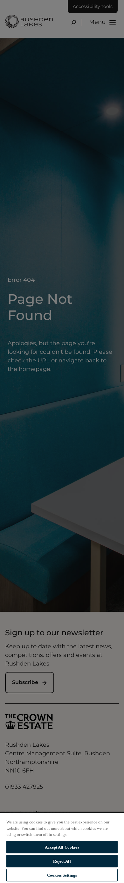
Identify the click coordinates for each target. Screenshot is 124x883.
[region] (62, 847)
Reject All (62, 861)
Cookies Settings (62, 875)
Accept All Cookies (62, 847)
